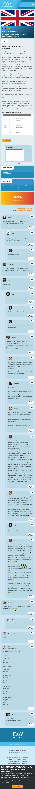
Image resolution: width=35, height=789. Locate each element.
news (10, 744)
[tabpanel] (18, 155)
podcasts (20, 744)
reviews (13, 744)
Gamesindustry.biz (7, 173)
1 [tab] (19, 163)
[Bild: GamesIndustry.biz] (17, 134)
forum (24, 744)
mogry (15, 210)
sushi (16, 744)
